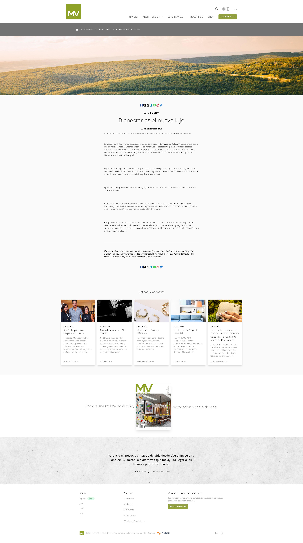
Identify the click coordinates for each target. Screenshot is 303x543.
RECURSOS (196, 16)
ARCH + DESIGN (151, 16)
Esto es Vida (104, 29)
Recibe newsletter (178, 506)
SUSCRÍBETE (226, 16)
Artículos (88, 29)
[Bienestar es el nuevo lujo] (141, 105)
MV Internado (130, 515)
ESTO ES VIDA (175, 16)
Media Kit (128, 504)
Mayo (82, 513)
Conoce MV (129, 498)
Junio (82, 508)
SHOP (211, 16)
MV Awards (129, 509)
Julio (81, 503)
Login (234, 9)
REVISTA (133, 16)
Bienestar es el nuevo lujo (128, 29)
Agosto (82, 498)
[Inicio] (77, 29)
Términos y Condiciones (134, 521)
